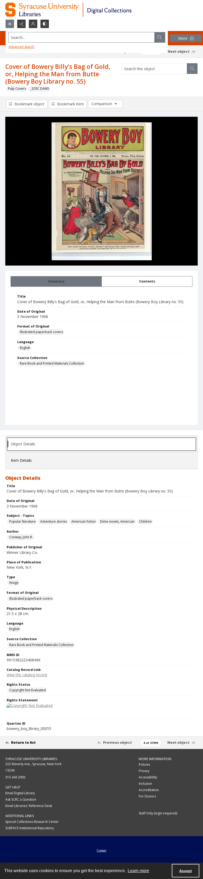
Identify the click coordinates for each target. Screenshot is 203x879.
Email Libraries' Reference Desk (28, 806)
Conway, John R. (21, 537)
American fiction (83, 521)
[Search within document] (192, 68)
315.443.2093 (15, 777)
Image (14, 582)
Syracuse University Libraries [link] (31, 758)
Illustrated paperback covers (41, 332)
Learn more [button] (138, 870)
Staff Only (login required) (158, 813)
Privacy (144, 771)
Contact (101, 850)
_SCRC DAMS (39, 88)
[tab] (56, 281)
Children (145, 521)
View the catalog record (27, 674)
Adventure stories (53, 521)
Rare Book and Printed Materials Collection (52, 363)
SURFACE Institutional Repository (29, 828)
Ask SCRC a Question (20, 799)
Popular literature (22, 521)
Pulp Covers (17, 88)
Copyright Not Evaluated (27, 690)
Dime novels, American (117, 521)
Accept (185, 871)
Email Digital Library (20, 793)
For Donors (147, 796)
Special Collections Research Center (32, 821)
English (25, 348)
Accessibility (148, 777)
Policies (144, 764)
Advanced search (21, 46)
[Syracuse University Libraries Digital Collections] (84, 10)
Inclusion (145, 783)
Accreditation (149, 790)
